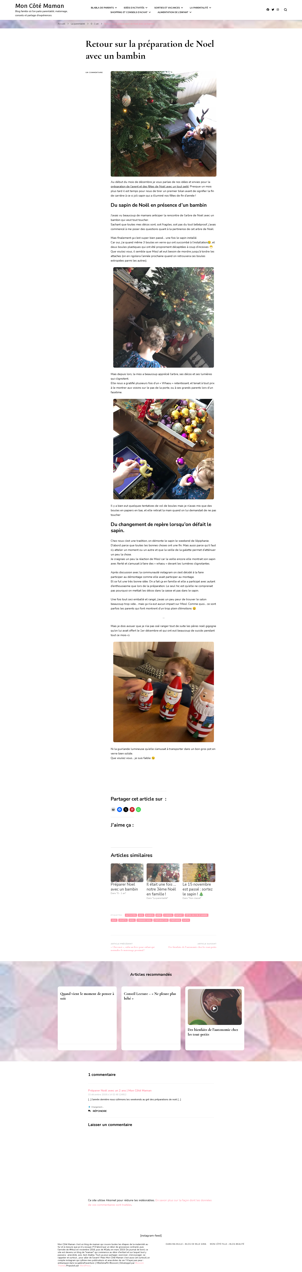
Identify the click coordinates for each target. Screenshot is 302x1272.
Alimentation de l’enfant (173, 12)
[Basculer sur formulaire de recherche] (285, 9)
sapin (186, 920)
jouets (123, 920)
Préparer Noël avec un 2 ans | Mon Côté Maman (119, 1090)
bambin (150, 915)
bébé (159, 915)
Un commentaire (96, 72)
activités (131, 915)
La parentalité (199, 7)
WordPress (85, 1265)
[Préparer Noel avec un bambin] (127, 872)
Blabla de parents (102, 7)
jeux (114, 920)
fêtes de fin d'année (196, 915)
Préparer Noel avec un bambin (124, 887)
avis (141, 915)
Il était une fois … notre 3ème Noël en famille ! (161, 889)
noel (132, 920)
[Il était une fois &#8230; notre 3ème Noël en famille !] (163, 872)
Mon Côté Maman (39, 6)
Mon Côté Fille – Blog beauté (227, 1244)
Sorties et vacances (167, 7)
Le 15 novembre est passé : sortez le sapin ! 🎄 (198, 889)
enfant (179, 915)
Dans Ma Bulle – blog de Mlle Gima (186, 1244)
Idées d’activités (134, 7)
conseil (168, 915)
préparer (175, 920)
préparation (161, 920)
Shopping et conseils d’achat (129, 12)
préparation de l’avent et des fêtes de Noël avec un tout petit (150, 186)
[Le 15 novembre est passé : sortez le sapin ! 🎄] (199, 872)
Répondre (100, 1111)
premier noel (144, 920)
